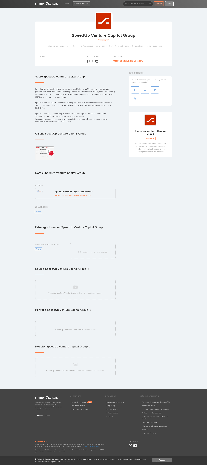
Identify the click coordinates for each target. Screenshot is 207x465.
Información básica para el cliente (154, 426)
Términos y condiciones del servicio (155, 409)
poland (38, 212)
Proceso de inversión (149, 406)
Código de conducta (149, 422)
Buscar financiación (81, 402)
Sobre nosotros (112, 413)
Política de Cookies (149, 433)
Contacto (109, 416)
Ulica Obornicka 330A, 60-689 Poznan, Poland (73, 195)
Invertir (66, 4)
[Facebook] (88, 61)
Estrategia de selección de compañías (156, 402)
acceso (169, 4)
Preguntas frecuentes (80, 409)
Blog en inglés (111, 406)
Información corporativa (115, 402)
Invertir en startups (79, 406)
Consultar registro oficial (91, 446)
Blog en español (112, 409)
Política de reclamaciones (151, 413)
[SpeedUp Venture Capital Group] (44, 153)
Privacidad (145, 430)
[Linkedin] (96, 61)
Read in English (45, 415)
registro (159, 4)
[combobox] (138, 3)
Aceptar (162, 460)
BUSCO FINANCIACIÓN (81, 4)
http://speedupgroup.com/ (128, 60)
